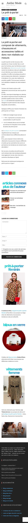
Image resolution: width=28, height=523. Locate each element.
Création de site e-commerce (11, 510)
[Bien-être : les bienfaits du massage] (5, 207)
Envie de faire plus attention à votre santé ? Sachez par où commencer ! (12, 468)
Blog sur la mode (8, 501)
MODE (8, 9)
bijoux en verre (12, 357)
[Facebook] (3, 18)
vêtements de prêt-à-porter (18, 68)
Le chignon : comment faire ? (9, 465)
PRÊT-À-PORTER (13, 9)
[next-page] (5, 213)
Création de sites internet (12, 505)
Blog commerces (8, 488)
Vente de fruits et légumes (11, 515)
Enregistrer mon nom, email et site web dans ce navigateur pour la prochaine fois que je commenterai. (14, 250)
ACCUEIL (8, 7)
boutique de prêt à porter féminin (12, 414)
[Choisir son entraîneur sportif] (5, 199)
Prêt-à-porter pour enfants (8, 472)
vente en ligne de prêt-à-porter (12, 513)
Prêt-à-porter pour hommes (8, 478)
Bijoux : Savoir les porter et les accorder (12, 475)
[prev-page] (3, 213)
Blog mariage (7, 498)
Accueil (3, 7)
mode (4, 100)
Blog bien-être (7, 493)
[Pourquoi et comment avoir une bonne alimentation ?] (5, 192)
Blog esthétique (8, 491)
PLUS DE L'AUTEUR (14, 186)
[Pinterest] (10, 18)
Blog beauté (6, 496)
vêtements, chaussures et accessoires (14, 48)
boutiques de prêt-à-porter (11, 130)
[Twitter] (6, 18)
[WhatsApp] (13, 18)
